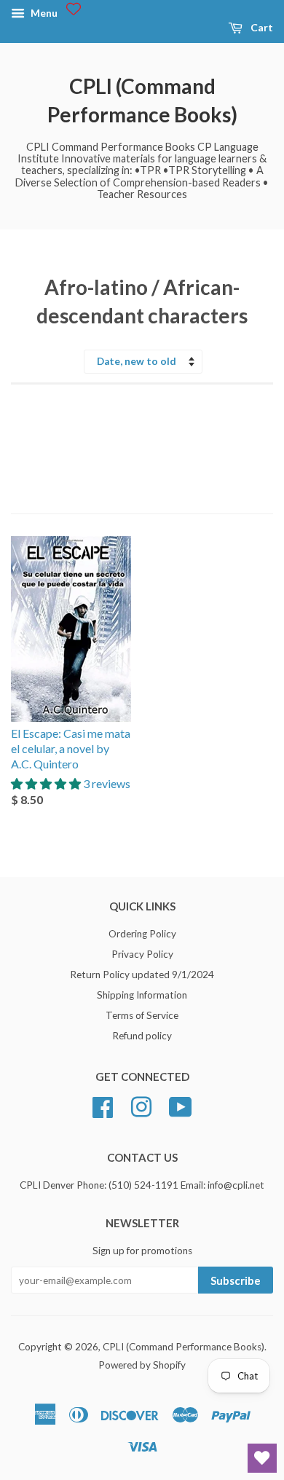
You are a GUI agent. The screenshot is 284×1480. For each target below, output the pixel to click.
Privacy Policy (142, 954)
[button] (47, 783)
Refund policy (142, 1036)
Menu (43, 13)
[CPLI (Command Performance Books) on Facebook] (103, 1105)
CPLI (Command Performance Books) (142, 100)
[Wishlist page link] (73, 8)
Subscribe (235, 1280)
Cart (260, 27)
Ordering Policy (142, 934)
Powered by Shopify (142, 1365)
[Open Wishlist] (262, 1458)
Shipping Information (142, 995)
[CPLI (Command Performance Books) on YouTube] (180, 1105)
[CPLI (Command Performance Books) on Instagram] (141, 1105)
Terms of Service (142, 1015)
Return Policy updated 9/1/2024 (142, 974)
